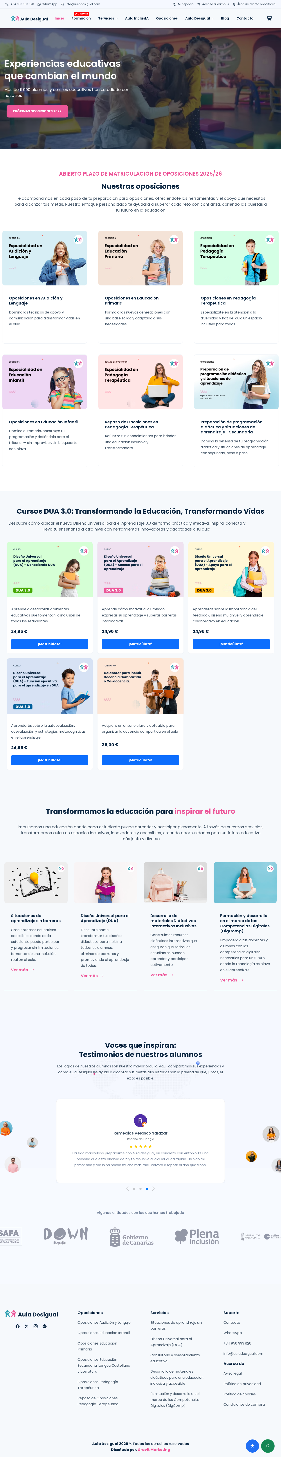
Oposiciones (167, 18)
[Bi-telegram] (45, 1326)
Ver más (19, 969)
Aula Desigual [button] (197, 18)
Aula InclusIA (137, 18)
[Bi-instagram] (36, 1326)
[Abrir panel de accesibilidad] (252, 1446)
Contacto (244, 18)
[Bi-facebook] (18, 1326)
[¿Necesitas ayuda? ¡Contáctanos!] (267, 1446)
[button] (127, 1189)
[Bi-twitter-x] (27, 1326)
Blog (225, 18)
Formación (81, 17)
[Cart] (269, 18)
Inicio (59, 18)
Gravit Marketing (154, 1449)
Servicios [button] (106, 18)
